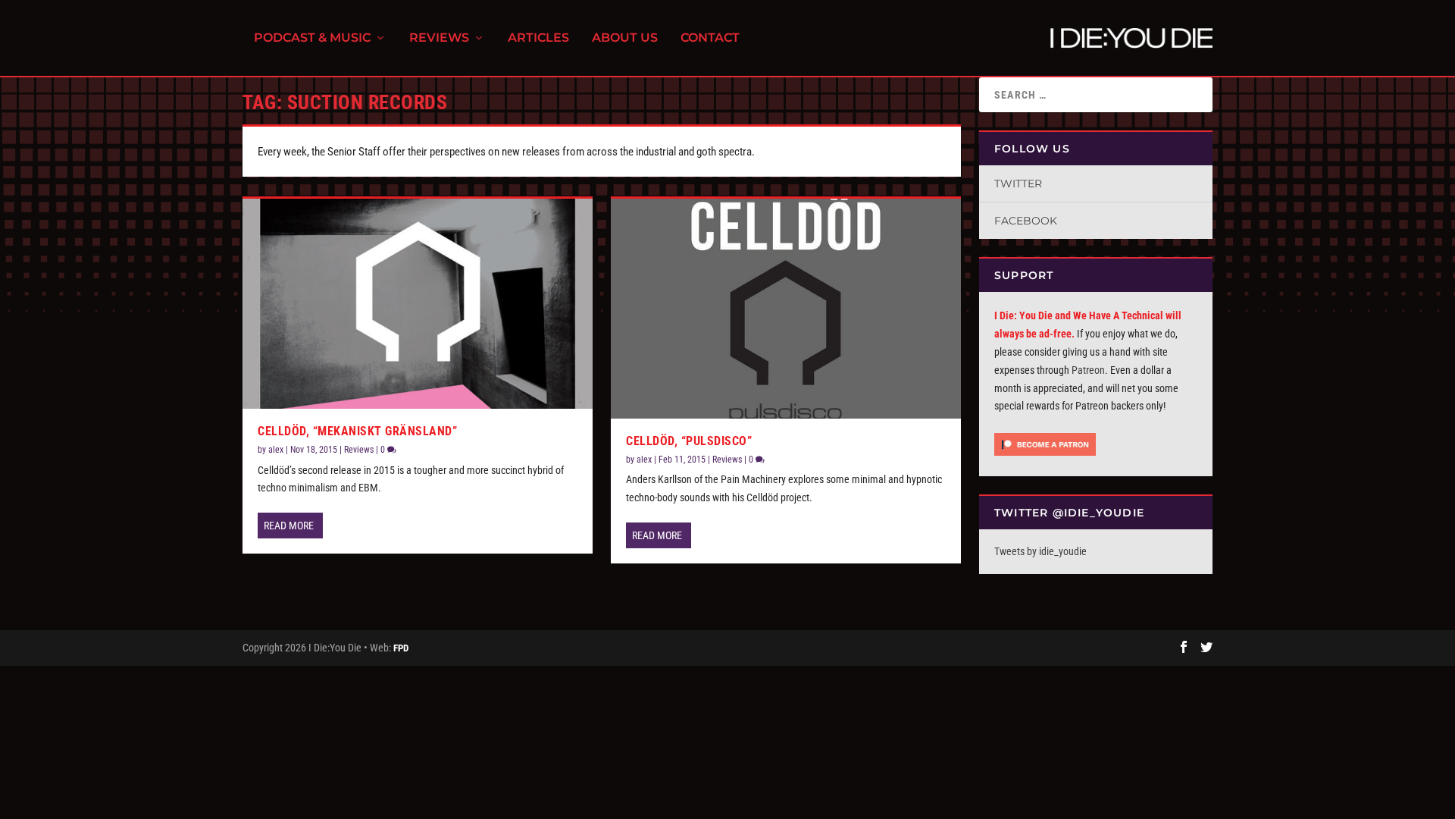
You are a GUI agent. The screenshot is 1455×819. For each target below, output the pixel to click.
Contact (710, 38)
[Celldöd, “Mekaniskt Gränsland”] (417, 304)
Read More (289, 525)
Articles (538, 38)
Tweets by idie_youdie (1040, 551)
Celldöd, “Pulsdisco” (689, 441)
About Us (625, 38)
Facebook (1025, 221)
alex (275, 449)
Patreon (1088, 370)
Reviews (439, 38)
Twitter (1018, 183)
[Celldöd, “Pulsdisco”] (786, 309)
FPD (400, 648)
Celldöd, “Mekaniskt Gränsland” (357, 431)
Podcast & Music (312, 38)
